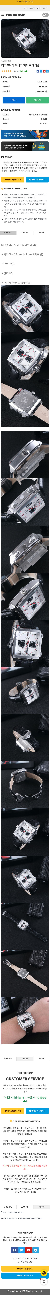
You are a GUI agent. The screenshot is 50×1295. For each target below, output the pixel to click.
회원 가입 (32, 8)
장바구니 (45, 8)
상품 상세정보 (8, 233)
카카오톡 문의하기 (14, 180)
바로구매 (37, 100)
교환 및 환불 (24, 233)
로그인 (26, 8)
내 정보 (39, 8)
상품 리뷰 (41, 233)
